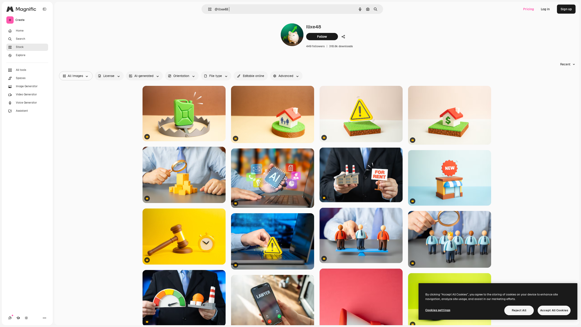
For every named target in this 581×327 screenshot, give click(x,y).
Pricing (528, 9)
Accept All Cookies (554, 310)
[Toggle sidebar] (44, 9)
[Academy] (18, 318)
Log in (545, 9)
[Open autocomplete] (208, 9)
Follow (322, 37)
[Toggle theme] (26, 318)
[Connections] (10, 318)
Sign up (566, 9)
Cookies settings (437, 310)
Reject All (519, 310)
